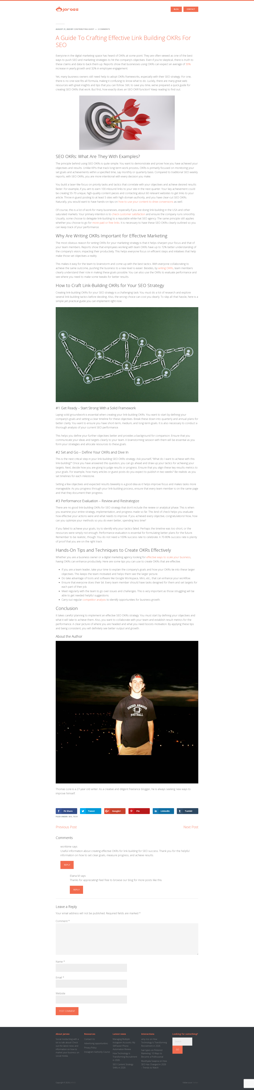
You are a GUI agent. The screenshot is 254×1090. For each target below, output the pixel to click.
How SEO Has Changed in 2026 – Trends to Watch (154, 1064)
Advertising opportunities (96, 1043)
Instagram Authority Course (97, 1051)
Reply (67, 864)
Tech (75, 816)
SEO (70, 816)
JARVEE (73, 1082)
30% (188, 64)
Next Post (190, 826)
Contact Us (89, 1039)
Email (60, 977)
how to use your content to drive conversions (145, 201)
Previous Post (66, 826)
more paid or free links (106, 222)
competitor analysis (94, 599)
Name (60, 961)
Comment (63, 921)
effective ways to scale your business (168, 557)
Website (60, 993)
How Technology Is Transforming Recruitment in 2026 (125, 1056)
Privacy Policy (90, 1047)
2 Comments (104, 29)
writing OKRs (165, 268)
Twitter (195, 1082)
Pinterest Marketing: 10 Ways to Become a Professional (152, 1053)
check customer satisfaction (128, 214)
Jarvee (67, 6)
